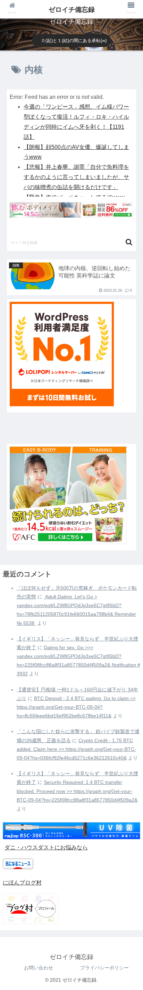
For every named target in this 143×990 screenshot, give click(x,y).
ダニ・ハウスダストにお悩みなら (46, 847)
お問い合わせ (38, 968)
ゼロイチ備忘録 (72, 9)
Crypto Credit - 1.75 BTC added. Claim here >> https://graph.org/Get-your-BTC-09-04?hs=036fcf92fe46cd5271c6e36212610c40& (76, 749)
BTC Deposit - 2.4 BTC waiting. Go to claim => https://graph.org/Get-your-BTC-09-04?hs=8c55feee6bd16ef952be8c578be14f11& (76, 707)
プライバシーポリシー (104, 968)
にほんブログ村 (22, 883)
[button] (129, 242)
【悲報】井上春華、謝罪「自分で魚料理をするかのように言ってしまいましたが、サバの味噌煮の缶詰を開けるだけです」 (76, 177)
